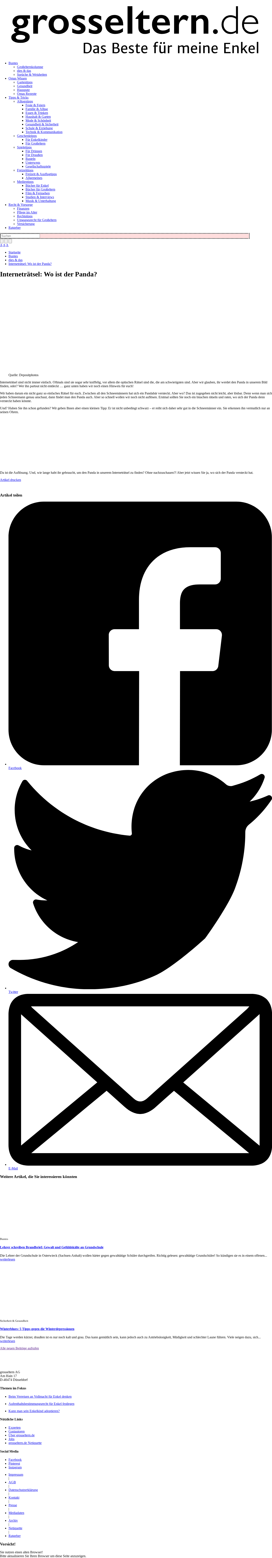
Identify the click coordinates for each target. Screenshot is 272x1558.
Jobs (11, 1439)
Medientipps (25, 182)
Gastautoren (16, 1431)
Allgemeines (34, 178)
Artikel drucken (10, 480)
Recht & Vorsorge (20, 204)
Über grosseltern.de (21, 1435)
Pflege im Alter (27, 212)
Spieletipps (24, 147)
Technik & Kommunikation (44, 132)
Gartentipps (25, 82)
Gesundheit (24, 86)
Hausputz (23, 90)
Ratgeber (14, 227)
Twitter (13, 992)
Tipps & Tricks (18, 97)
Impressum (15, 1474)
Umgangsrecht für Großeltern (37, 220)
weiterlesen (7, 1259)
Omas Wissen (17, 78)
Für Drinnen (34, 151)
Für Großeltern (35, 143)
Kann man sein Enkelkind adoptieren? (34, 1411)
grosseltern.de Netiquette (25, 1443)
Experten (14, 1427)
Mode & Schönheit (38, 120)
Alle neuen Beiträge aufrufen (19, 1348)
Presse (12, 1505)
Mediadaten (16, 1513)
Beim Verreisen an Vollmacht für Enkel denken (40, 1396)
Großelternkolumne (30, 67)
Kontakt (13, 1497)
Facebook (15, 768)
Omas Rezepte (27, 93)
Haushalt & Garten (38, 116)
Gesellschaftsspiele (38, 166)
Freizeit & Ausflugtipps (41, 174)
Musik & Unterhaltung (41, 201)
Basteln (30, 159)
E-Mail (13, 1168)
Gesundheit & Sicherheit (42, 124)
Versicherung (26, 224)
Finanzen (23, 208)
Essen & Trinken (37, 113)
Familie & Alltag (37, 109)
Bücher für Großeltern (40, 189)
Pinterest (14, 1463)
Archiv (13, 1520)
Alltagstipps (25, 101)
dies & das (24, 71)
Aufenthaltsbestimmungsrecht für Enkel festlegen (41, 1404)
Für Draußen (34, 155)
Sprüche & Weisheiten (32, 74)
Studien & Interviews (40, 197)
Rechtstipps (25, 216)
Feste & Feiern (35, 105)
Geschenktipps (27, 136)
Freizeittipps (25, 170)
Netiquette (15, 1528)
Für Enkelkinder (36, 139)
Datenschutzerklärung (23, 1490)
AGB (12, 1482)
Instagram (15, 1467)
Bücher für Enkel (37, 185)
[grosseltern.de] (136, 30)
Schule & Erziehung (39, 128)
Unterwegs (33, 162)
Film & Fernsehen (38, 193)
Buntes (13, 63)
